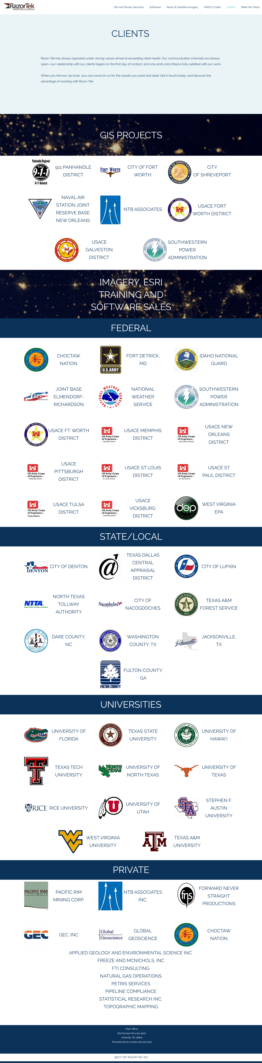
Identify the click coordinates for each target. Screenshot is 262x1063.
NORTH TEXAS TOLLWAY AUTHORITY (69, 604)
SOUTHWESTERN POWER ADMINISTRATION (187, 249)
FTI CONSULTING (130, 968)
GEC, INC (68, 935)
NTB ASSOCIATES (143, 209)
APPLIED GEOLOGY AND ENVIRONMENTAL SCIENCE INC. (131, 953)
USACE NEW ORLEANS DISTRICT (219, 434)
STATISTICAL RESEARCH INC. (130, 999)
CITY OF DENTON (69, 566)
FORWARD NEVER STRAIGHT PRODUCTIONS (219, 895)
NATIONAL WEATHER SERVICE (143, 396)
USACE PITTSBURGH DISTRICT (68, 471)
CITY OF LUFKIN (219, 566)
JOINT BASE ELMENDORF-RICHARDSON (69, 396)
